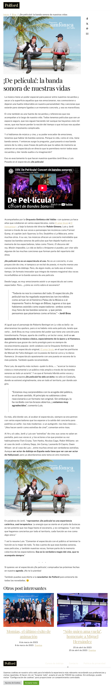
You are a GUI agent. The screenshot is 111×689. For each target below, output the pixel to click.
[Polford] (11, 7)
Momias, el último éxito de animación (28, 634)
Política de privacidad (94, 663)
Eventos (38, 645)
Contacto (73, 663)
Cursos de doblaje (54, 663)
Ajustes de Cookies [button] (12, 683)
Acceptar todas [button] (31, 683)
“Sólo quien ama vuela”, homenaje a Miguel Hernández (82, 636)
